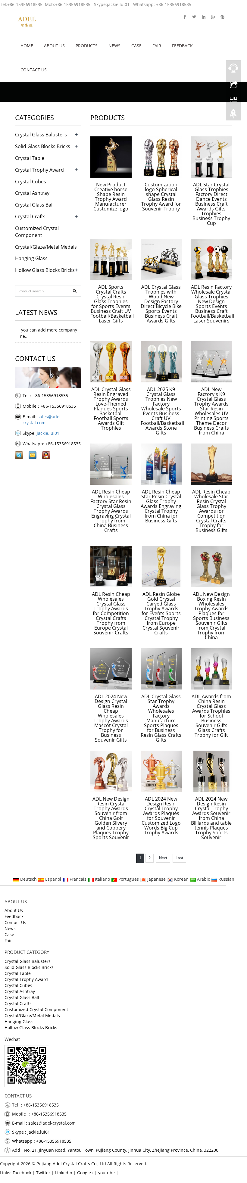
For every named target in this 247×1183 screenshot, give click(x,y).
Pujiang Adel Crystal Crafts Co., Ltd (71, 1163)
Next (163, 858)
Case (136, 45)
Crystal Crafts (30, 216)
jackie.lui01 (118, 4)
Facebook (185, 16)
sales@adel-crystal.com (42, 419)
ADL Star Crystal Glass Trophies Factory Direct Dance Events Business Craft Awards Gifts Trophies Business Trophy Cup (211, 203)
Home (26, 45)
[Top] (233, 115)
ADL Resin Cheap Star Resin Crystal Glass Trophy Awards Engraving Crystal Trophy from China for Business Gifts (161, 506)
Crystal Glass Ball (34, 204)
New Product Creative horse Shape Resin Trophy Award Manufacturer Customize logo (110, 196)
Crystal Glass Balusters (41, 134)
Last (179, 858)
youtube (106, 1172)
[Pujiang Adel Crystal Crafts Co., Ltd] (27, 21)
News (114, 45)
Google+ (213, 16)
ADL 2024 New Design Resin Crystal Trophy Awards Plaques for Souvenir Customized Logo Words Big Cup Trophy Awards (161, 815)
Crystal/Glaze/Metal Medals (46, 247)
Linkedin (203, 16)
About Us (54, 45)
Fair (156, 45)
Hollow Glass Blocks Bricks (45, 270)
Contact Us (33, 70)
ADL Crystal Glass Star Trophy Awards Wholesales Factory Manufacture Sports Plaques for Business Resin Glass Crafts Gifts (161, 718)
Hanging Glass (31, 258)
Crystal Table (29, 158)
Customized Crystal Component (37, 231)
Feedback (182, 45)
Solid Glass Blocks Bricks (42, 146)
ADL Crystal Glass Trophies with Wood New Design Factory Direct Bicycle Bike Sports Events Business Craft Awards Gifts (161, 304)
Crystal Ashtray (32, 193)
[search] (75, 291)
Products (87, 45)
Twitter (194, 16)
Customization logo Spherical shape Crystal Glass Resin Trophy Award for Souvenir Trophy (161, 196)
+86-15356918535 (24, 4)
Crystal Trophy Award (39, 170)
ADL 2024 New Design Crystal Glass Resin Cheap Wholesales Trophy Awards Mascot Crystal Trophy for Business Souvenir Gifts (111, 718)
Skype (222, 16)
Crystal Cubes (30, 181)
